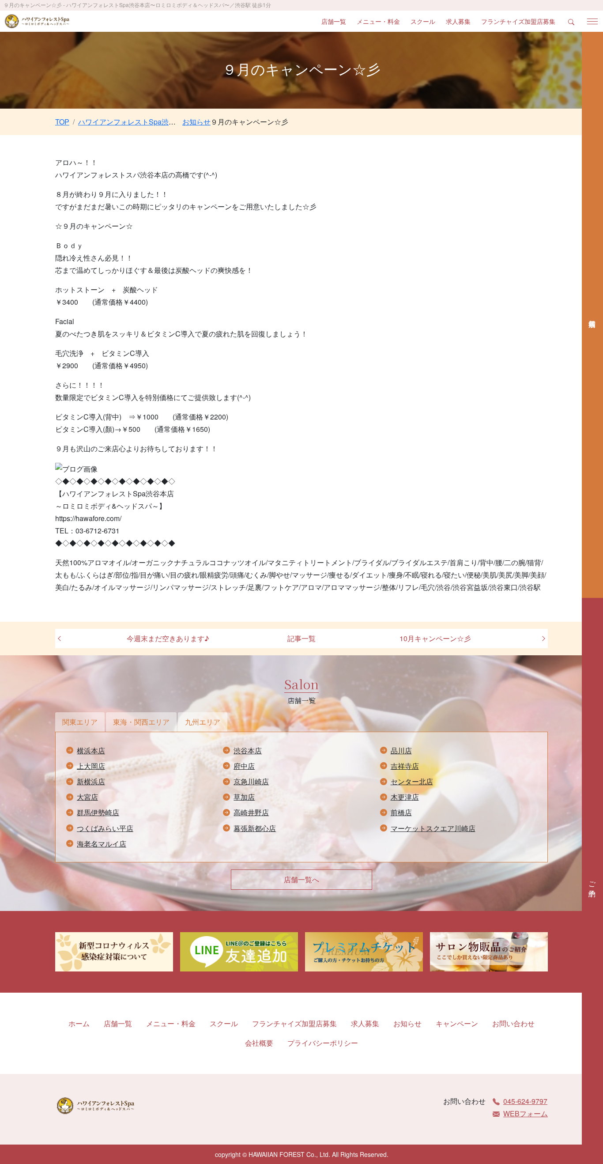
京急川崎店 (251, 781)
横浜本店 (91, 750)
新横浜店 (91, 781)
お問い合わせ (513, 1023)
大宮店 (87, 797)
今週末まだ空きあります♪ (168, 638)
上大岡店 (91, 766)
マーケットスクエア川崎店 (433, 828)
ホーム (79, 1023)
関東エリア (80, 722)
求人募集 (458, 21)
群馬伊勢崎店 (98, 812)
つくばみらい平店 (105, 828)
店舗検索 (592, 315)
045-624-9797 (525, 1101)
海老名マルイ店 (101, 844)
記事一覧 (301, 638)
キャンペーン (457, 1023)
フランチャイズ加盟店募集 (518, 21)
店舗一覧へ (301, 879)
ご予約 (593, 881)
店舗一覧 (333, 21)
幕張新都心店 (255, 828)
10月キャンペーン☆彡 (435, 638)
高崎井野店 (251, 812)
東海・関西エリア (141, 722)
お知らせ (407, 1023)
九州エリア (202, 722)
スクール (423, 21)
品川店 (401, 750)
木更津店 (405, 797)
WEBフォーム (525, 1113)
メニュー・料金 (378, 21)
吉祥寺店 (405, 766)
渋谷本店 (248, 750)
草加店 (244, 797)
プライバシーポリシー (322, 1043)
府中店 (244, 766)
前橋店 (401, 812)
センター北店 (412, 781)
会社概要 (259, 1043)
